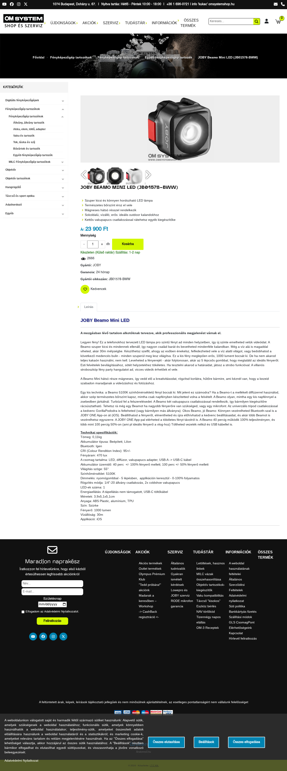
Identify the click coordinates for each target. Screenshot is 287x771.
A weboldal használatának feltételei (239, 568)
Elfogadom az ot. (52, 611)
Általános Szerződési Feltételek (237, 585)
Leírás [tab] (88, 307)
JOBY (97, 265)
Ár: (82, 229)
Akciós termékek (150, 563)
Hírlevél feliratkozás (243, 638)
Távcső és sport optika (20, 196)
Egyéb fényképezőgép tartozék (168, 57)
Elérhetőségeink (240, 627)
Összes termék (189, 23)
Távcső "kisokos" (208, 601)
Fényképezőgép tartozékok (71, 57)
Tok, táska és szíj (24, 142)
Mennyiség (88, 235)
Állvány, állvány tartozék (28, 122)
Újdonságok (63, 23)
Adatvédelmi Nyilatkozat (60, 611)
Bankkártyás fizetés (243, 611)
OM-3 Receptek (207, 627)
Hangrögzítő (13, 187)
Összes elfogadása (246, 742)
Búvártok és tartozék (26, 148)
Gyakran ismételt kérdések (177, 579)
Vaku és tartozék (24, 135)
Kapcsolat (236, 633)
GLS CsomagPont (241, 622)
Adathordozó (13, 204)
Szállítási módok (240, 617)
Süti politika (237, 606)
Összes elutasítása (166, 742)
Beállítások (206, 742)
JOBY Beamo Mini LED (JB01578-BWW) (228, 57)
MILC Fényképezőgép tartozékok (29, 161)
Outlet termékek (150, 568)
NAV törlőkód (205, 611)
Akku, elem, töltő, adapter (29, 129)
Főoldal (38, 57)
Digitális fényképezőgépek (22, 100)
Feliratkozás (52, 621)
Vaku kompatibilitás (210, 595)
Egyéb (9, 213)
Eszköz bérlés (206, 606)
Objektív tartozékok (17, 178)
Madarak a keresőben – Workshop (148, 601)
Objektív (10, 169)
